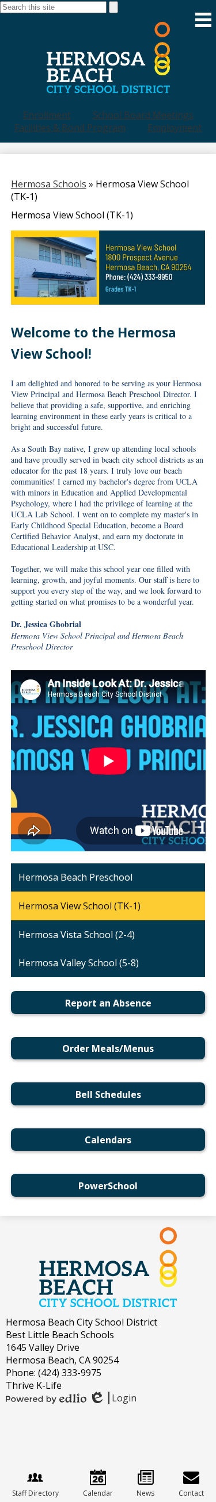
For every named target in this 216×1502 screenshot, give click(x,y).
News (145, 1493)
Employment (174, 127)
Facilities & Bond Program (70, 127)
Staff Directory (35, 1493)
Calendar (98, 1493)
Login (113, 1398)
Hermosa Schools (48, 184)
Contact (191, 1493)
